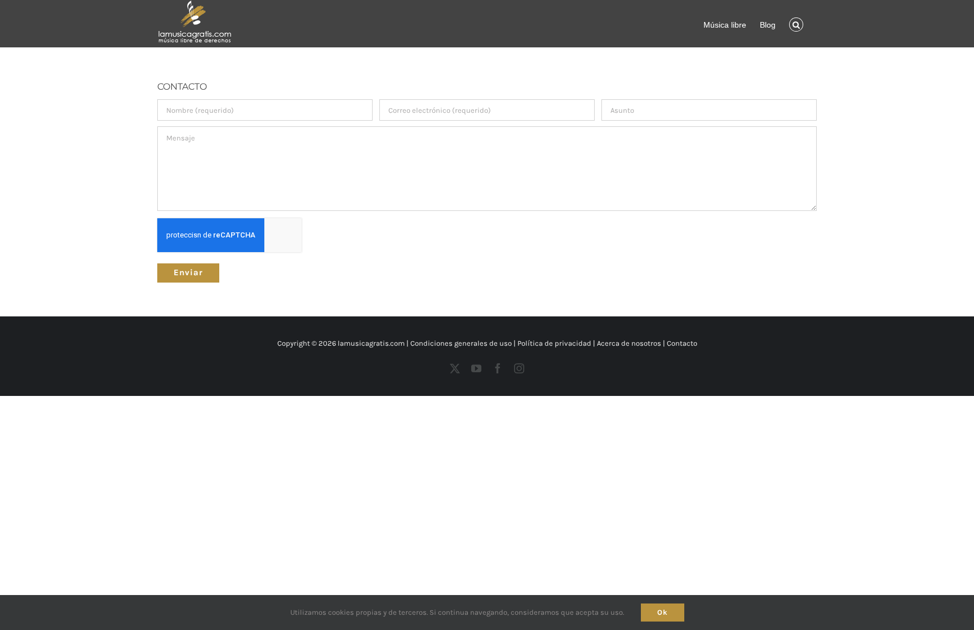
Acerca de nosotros (629, 343)
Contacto (682, 343)
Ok (662, 612)
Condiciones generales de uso (461, 343)
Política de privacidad (554, 343)
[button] (796, 23)
